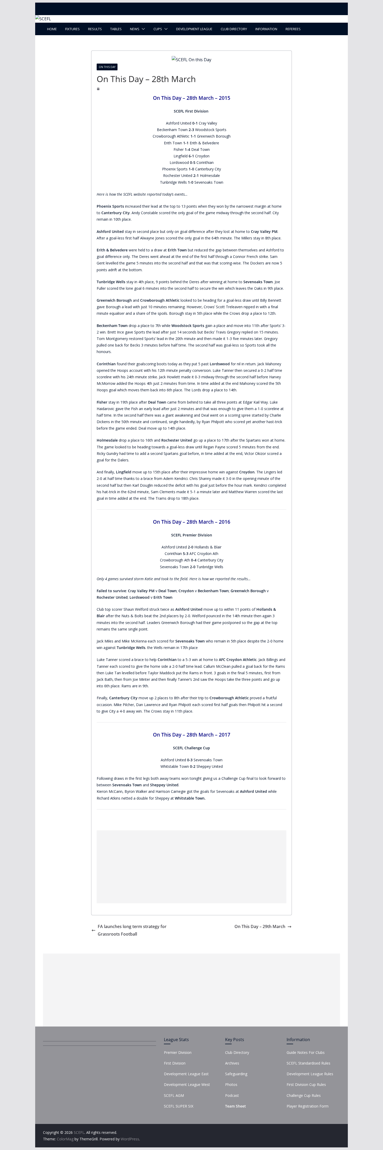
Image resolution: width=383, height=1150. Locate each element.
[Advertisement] (191, 866)
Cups (157, 29)
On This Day (107, 67)
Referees (293, 29)
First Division (175, 1063)
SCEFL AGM (174, 1095)
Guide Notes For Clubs (306, 1052)
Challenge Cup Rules (304, 1095)
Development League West (187, 1084)
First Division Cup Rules (306, 1084)
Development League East (186, 1073)
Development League (194, 29)
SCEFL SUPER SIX (178, 1106)
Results (95, 29)
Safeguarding (236, 1073)
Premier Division (177, 1052)
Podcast (232, 1095)
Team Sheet (235, 1106)
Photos (231, 1084)
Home (52, 29)
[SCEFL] (43, 19)
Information (266, 29)
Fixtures (72, 29)
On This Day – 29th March (259, 926)
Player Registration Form (308, 1106)
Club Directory (234, 29)
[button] (142, 29)
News (134, 29)
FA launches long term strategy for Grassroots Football (132, 930)
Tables (116, 29)
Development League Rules (310, 1073)
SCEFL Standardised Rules (308, 1063)
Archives (232, 1063)
